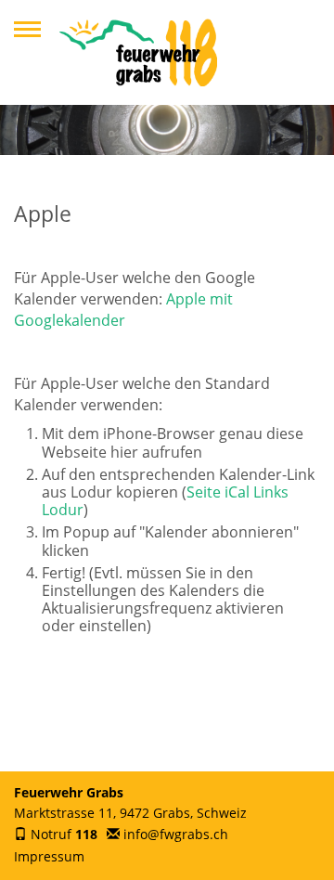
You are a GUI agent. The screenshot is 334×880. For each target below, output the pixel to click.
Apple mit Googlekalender (123, 309)
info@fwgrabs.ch (175, 834)
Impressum (49, 856)
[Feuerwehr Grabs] (138, 52)
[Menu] (27, 29)
